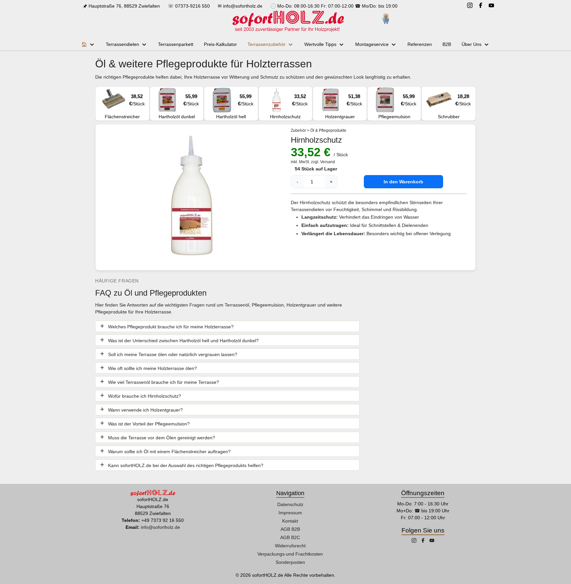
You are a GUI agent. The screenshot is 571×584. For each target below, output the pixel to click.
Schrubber (454, 106)
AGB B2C (290, 537)
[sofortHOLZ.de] (288, 21)
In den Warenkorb (403, 181)
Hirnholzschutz (289, 106)
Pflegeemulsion (397, 106)
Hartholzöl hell (234, 106)
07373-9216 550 (192, 6)
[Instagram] (470, 6)
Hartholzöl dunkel (179, 106)
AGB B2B (290, 529)
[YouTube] (491, 6)
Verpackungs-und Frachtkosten (290, 554)
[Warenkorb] (388, 21)
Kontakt (290, 521)
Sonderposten (290, 562)
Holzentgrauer (343, 106)
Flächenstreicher (124, 106)
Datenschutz (290, 504)
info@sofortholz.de (242, 6)
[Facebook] (480, 6)
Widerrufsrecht (290, 545)
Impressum (290, 512)
